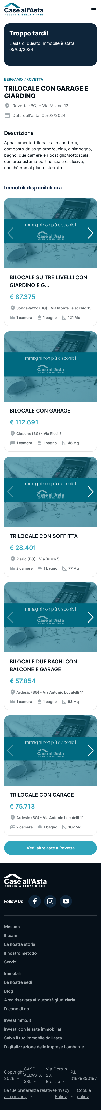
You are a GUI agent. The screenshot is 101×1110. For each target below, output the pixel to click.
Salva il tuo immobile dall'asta (33, 1038)
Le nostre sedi (18, 982)
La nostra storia (19, 944)
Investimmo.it (17, 1020)
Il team (10, 935)
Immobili (12, 973)
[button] (90, 233)
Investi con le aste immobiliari (33, 1029)
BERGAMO (14, 79)
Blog (8, 991)
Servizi (10, 962)
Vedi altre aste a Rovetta (51, 848)
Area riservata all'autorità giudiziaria (39, 1000)
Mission (12, 926)
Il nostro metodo (20, 953)
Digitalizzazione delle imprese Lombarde (44, 1046)
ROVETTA (34, 79)
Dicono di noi (17, 1008)
